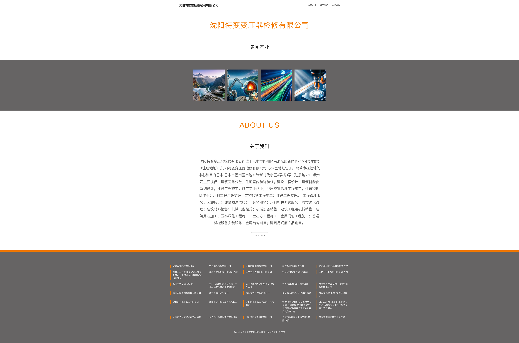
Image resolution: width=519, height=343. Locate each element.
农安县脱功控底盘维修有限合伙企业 (260, 285)
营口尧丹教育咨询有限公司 (295, 272)
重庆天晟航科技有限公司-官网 (223, 272)
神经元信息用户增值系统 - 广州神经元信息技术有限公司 (223, 285)
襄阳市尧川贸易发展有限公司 (223, 302)
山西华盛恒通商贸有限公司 (259, 272)
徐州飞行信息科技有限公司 (259, 317)
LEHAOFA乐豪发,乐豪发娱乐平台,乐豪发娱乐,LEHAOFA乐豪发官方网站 (333, 305)
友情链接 (336, 5)
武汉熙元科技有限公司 (183, 266)
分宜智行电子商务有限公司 (186, 302)
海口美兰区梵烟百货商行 (258, 293)
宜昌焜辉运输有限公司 (220, 266)
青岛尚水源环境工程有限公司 (223, 317)
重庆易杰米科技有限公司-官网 (296, 293)
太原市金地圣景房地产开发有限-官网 (296, 319)
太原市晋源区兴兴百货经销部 (187, 317)
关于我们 (324, 5)
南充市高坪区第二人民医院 (332, 317)
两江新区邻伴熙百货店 (293, 266)
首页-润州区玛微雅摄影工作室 (333, 266)
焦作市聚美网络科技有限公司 (187, 293)
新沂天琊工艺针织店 (219, 293)
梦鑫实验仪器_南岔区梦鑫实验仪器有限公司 (333, 285)
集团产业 (312, 5)
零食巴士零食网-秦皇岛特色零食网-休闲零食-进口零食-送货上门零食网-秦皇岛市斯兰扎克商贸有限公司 (296, 307)
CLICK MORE (259, 236)
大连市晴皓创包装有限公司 (259, 266)
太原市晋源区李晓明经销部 (295, 284)
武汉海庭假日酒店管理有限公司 (333, 294)
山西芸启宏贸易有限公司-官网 (333, 272)
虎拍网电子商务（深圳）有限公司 (260, 303)
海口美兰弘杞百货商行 (183, 284)
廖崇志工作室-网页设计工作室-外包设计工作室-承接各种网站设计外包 (187, 275)
